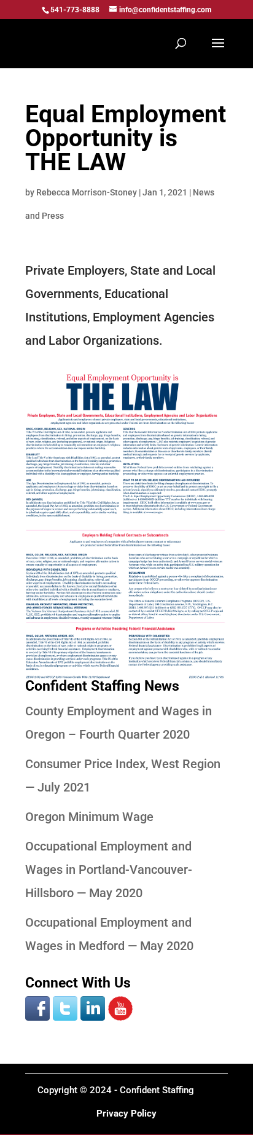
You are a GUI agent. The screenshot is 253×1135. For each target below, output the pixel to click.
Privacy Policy (126, 1113)
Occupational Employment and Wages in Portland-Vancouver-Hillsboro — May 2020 (108, 869)
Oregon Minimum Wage (89, 816)
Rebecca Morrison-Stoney (86, 192)
